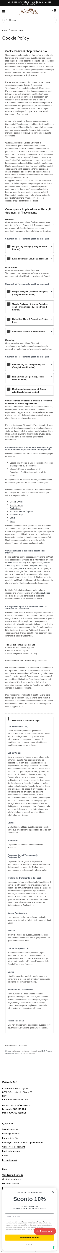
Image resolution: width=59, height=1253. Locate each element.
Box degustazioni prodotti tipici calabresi (22, 1142)
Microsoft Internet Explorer (21, 511)
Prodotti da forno (11, 1151)
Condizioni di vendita (12, 1174)
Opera (12, 520)
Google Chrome (16, 501)
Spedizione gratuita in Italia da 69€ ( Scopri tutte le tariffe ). (29, 3)
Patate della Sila (10, 1138)
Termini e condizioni (29, 1222)
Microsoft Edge (16, 514)
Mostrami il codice (29, 1237)
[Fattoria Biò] (28, 12)
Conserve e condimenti (13, 1146)
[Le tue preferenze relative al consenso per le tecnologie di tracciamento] (54, 1248)
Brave (12, 517)
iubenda (8, 1051)
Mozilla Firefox (16, 504)
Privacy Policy (42, 1222)
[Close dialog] (53, 1192)
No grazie (29, 1244)
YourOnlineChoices (16, 562)
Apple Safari (15, 508)
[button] (54, 12)
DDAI (36, 568)
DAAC (22, 568)
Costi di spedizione (11, 1179)
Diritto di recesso (11, 1183)
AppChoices (44, 592)
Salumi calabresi (10, 1129)
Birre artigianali (9, 1160)
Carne (5, 1155)
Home (4, 30)
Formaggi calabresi (11, 1133)
